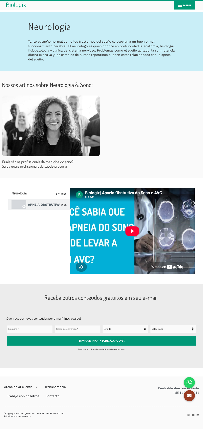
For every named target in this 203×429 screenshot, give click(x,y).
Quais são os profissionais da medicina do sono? (38, 164)
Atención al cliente (18, 387)
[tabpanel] (132, 231)
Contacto (52, 396)
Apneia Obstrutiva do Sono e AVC (43, 204)
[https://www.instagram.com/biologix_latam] (188, 415)
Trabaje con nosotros (23, 396)
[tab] (39, 204)
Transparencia (55, 387)
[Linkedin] (197, 415)
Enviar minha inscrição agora (101, 340)
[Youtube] (193, 415)
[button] (189, 395)
